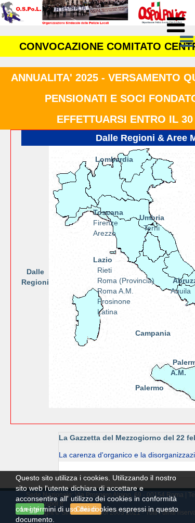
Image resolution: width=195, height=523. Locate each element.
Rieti (104, 270)
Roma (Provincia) (125, 280)
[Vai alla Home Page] (93, 12)
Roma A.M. (115, 291)
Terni (152, 228)
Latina (107, 312)
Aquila (181, 291)
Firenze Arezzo (108, 222)
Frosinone (113, 301)
